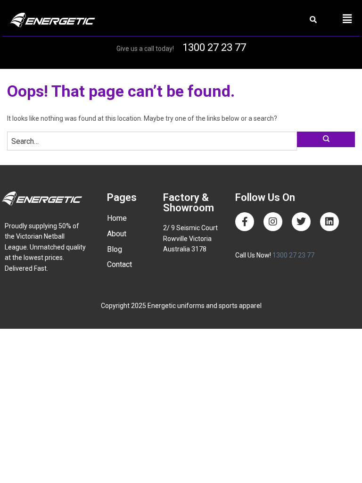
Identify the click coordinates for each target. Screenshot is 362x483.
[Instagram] (272, 221)
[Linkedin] (329, 221)
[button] (347, 19)
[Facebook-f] (244, 221)
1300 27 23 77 (214, 47)
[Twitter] (301, 221)
